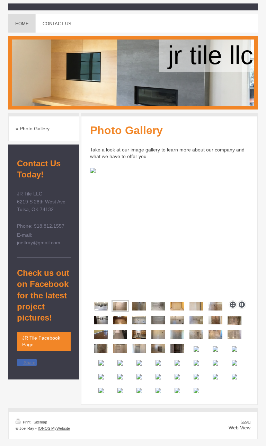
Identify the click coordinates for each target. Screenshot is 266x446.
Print (27, 422)
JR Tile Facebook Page (41, 341)
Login (245, 421)
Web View (239, 427)
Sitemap (40, 422)
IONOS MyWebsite (54, 428)
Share (29, 362)
